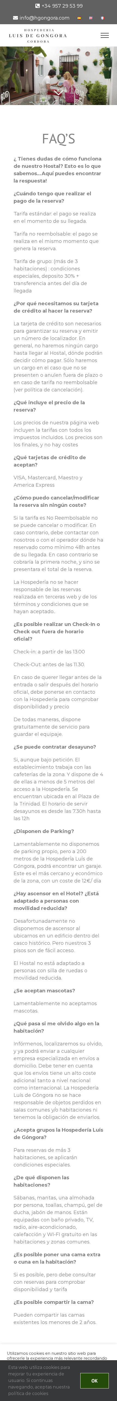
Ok (94, 1381)
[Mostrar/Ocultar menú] (105, 35)
